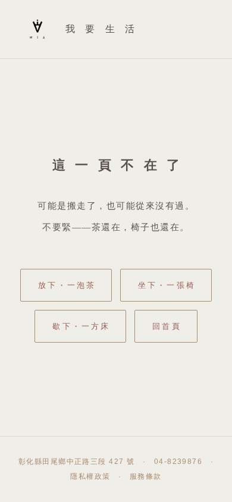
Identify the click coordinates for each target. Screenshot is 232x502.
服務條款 (146, 476)
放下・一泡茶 (67, 285)
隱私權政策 (90, 476)
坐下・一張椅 (167, 285)
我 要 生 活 (102, 29)
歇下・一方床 (81, 326)
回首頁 (166, 326)
